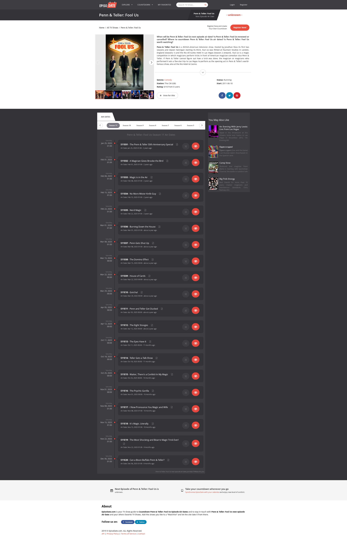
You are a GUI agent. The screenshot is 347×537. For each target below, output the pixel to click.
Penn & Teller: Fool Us (131, 27)
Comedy (168, 80)
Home (101, 27)
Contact (141, 533)
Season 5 (190, 125)
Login (232, 4)
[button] (151, 62)
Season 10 (127, 125)
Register (243, 4)
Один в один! (226, 147)
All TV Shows (112, 27)
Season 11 (113, 125)
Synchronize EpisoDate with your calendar (202, 492)
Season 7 (165, 125)
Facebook (129, 522)
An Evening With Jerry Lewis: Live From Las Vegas (233, 127)
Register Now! (239, 27)
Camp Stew (224, 163)
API (103, 533)
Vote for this (169, 95)
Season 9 (140, 125)
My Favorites (164, 4)
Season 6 (177, 125)
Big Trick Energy (227, 179)
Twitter (142, 522)
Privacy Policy (113, 533)
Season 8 (152, 125)
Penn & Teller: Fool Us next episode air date (171, 472)
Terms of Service (128, 533)
